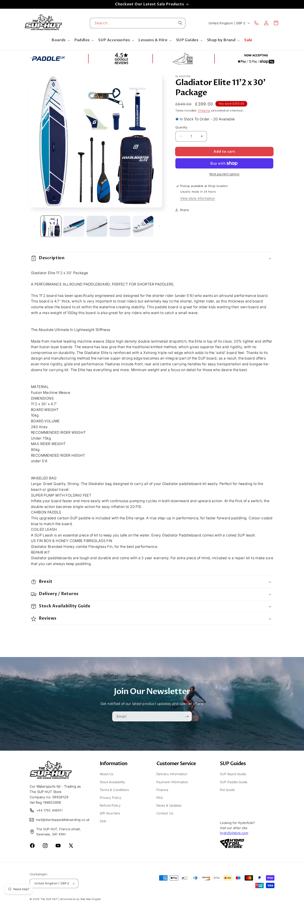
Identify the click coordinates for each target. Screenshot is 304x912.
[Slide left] (34, 226)
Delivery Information (171, 774)
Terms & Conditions (114, 790)
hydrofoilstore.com (234, 833)
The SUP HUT (49, 899)
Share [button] (184, 210)
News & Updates (169, 805)
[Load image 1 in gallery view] (51, 226)
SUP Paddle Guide (233, 782)
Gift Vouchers (110, 813)
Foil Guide (227, 790)
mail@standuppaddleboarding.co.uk (60, 820)
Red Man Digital (91, 899)
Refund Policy (110, 805)
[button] (60, 40)
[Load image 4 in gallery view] (119, 226)
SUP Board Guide (233, 774)
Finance (162, 790)
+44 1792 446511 (49, 810)
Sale (103, 821)
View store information (197, 198)
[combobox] (137, 23)
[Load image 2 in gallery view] (73, 226)
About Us (106, 774)
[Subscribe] (187, 716)
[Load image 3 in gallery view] (97, 226)
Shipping (204, 110)
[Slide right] (159, 226)
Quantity (181, 127)
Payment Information (172, 782)
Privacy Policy (111, 797)
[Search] (180, 23)
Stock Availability (112, 782)
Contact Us (164, 813)
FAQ (159, 797)
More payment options (224, 174)
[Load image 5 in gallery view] (143, 226)
